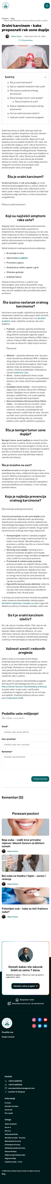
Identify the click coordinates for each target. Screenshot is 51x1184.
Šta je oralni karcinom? (21, 82)
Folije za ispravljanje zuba (15, 1155)
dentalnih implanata (11, 603)
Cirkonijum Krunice (12, 1145)
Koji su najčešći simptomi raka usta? (27, 86)
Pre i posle (9, 1113)
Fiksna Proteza (10, 1152)
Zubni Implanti (11, 1124)
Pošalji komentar (40, 779)
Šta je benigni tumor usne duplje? (26, 98)
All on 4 (8, 1127)
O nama (8, 1103)
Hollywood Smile (11, 1134)
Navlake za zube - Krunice (15, 1138)
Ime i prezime (9, 739)
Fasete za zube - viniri (13, 1162)
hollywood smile (15, 698)
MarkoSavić (16, 36)
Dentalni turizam (11, 1106)
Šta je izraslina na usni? (26, 101)
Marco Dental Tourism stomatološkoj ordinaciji (24, 686)
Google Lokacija (8, 1037)
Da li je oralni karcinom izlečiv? (24, 113)
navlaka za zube (31, 603)
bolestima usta (21, 372)
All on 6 (8, 1131)
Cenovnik (8, 1110)
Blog (3, 1174)
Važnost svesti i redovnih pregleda (27, 117)
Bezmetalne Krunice (13, 1141)
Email (5, 726)
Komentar (7, 751)
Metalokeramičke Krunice (15, 1148)
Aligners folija (10, 1158)
